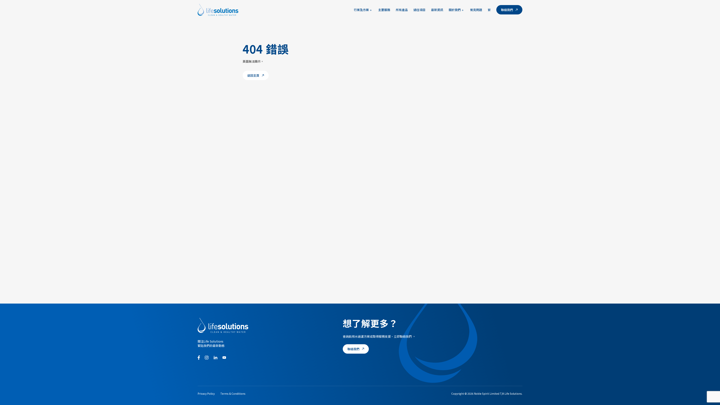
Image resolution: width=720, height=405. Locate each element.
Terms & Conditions (232, 393)
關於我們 (455, 10)
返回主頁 (253, 75)
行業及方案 (361, 10)
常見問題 (476, 10)
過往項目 (419, 10)
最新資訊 (437, 10)
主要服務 (384, 10)
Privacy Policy (206, 393)
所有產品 (402, 10)
